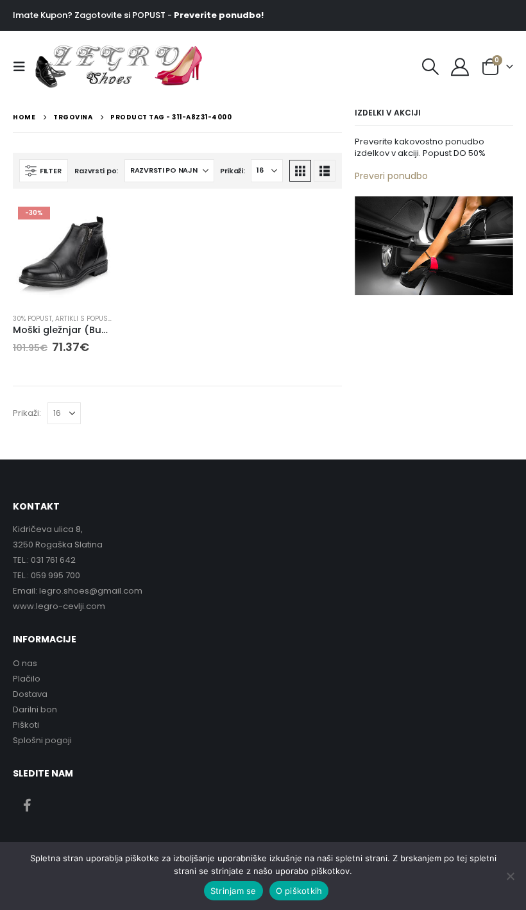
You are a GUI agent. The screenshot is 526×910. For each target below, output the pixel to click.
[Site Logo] (69, 66)
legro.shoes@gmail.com (90, 591)
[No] (510, 876)
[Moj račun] (460, 67)
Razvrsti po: (96, 171)
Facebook (27, 805)
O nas (25, 663)
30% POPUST (32, 318)
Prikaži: (232, 171)
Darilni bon (35, 709)
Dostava (30, 694)
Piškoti (26, 725)
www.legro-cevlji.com (59, 606)
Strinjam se (233, 891)
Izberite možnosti (93, 222)
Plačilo (26, 679)
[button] (23, 67)
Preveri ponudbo (391, 175)
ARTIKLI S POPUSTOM (88, 318)
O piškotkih (299, 891)
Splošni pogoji (42, 740)
